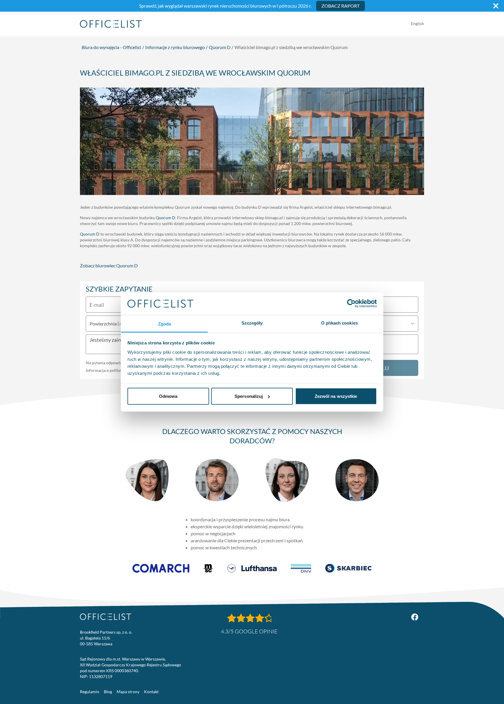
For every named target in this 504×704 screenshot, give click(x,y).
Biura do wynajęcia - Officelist (111, 47)
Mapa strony (128, 691)
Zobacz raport (340, 5)
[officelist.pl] (105, 617)
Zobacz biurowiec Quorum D (109, 265)
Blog (108, 691)
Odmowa (168, 396)
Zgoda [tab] (164, 323)
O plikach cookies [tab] (339, 322)
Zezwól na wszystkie (336, 396)
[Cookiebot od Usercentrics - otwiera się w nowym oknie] (351, 303)
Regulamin (89, 691)
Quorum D (219, 47)
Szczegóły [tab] (252, 322)
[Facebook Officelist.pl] (414, 617)
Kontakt (151, 691)
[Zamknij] (495, 5)
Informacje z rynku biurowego (175, 47)
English (417, 23)
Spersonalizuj (249, 396)
